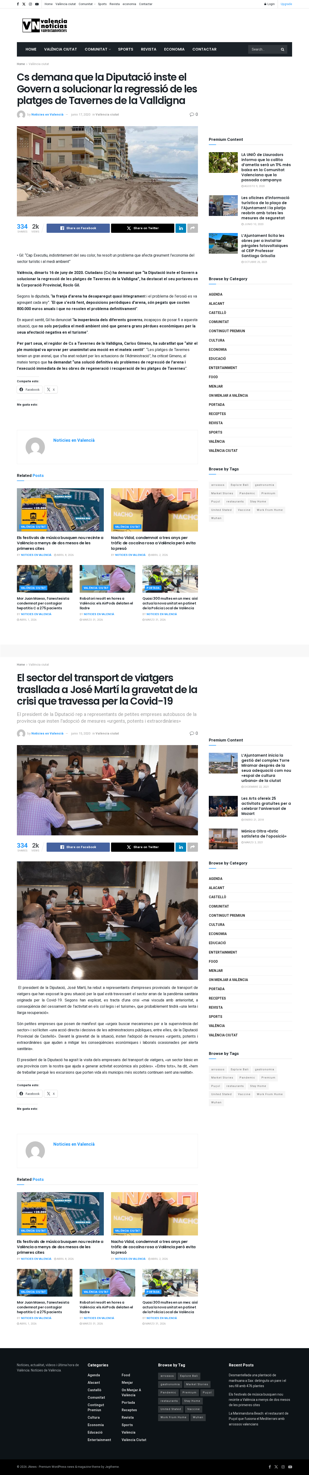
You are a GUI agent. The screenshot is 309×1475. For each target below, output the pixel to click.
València (217, 441)
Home (49, 4)
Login (271, 4)
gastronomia (264, 485)
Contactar (145, 4)
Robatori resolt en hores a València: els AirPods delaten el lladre (106, 603)
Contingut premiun (227, 331)
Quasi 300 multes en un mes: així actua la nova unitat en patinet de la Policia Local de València (170, 603)
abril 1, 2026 (27, 620)
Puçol (215, 502)
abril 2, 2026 (159, 555)
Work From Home (270, 510)
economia (129, 4)
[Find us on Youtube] (37, 4)
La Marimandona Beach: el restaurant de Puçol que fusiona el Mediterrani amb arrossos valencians (258, 1419)
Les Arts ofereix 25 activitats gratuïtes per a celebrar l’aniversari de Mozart (266, 806)
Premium (268, 493)
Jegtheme (112, 1467)
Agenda (215, 294)
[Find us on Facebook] (18, 4)
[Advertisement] (204, 24)
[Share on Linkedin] (181, 228)
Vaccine (244, 510)
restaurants (235, 502)
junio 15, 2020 (80, 733)
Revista (115, 4)
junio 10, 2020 (253, 224)
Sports (102, 4)
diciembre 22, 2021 (256, 787)
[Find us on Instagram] (30, 4)
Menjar (216, 386)
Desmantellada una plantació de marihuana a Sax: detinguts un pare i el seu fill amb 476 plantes (257, 1381)
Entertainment (223, 367)
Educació (217, 358)
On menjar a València (228, 395)
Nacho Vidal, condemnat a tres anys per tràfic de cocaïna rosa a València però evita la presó (153, 543)
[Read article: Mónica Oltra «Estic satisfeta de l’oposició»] (223, 839)
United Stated (221, 510)
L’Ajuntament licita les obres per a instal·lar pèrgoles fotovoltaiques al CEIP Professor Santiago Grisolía (264, 245)
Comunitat (86, 4)
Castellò (217, 312)
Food (213, 377)
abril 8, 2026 (65, 555)
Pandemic (247, 493)
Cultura (217, 340)
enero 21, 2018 (254, 820)
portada (153, 588)
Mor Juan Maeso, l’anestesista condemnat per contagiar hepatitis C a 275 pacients (43, 603)
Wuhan (216, 518)
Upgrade (286, 4)
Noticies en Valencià (47, 114)
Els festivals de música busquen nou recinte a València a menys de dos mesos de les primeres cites (60, 543)
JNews (32, 1467)
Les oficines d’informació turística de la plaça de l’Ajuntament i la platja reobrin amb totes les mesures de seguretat (265, 208)
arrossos (218, 485)
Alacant (217, 303)
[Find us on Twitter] (24, 4)
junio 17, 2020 (80, 114)
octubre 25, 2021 (255, 262)
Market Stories (222, 493)
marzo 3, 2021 (253, 842)
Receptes (217, 413)
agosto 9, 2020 (254, 186)
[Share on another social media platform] (192, 228)
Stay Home (258, 502)
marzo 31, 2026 (92, 620)
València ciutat (66, 4)
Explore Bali (240, 485)
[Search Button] (283, 49)
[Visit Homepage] (44, 25)
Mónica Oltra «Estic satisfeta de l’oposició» (264, 834)
